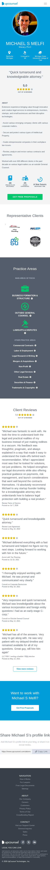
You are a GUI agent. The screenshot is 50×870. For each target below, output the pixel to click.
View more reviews (25, 669)
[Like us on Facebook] (23, 842)
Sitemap (25, 789)
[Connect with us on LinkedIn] (34, 842)
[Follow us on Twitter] (29, 842)
